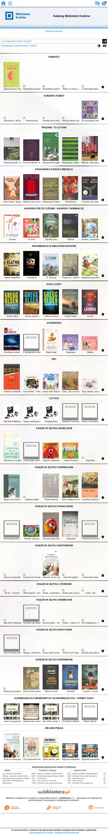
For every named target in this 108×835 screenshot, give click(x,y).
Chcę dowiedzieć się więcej (41, 832)
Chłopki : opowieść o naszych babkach (50, 773)
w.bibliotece (66, 798)
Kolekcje (33, 45)
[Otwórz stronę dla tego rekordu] (12, 75)
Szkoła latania (7, 783)
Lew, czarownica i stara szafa (12, 773)
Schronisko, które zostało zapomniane (50, 783)
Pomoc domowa (77, 780)
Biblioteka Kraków (54, 31)
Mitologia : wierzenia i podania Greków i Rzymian (18, 776)
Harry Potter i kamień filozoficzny (13, 780)
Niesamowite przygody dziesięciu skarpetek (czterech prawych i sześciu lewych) (28, 778)
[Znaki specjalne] (104, 46)
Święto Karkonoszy (78, 778)
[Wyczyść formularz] (99, 46)
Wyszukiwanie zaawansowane (14, 45)
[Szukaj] (104, 41)
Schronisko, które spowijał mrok (82, 783)
